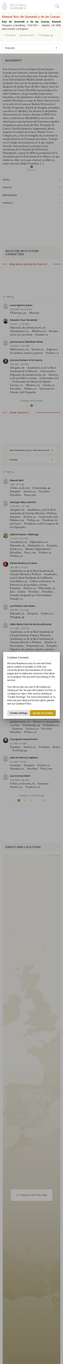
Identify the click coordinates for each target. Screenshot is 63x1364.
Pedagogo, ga (46, 35)
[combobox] (31, 47)
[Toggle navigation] (57, 6)
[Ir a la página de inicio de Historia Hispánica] (16, 5)
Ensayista (10, 35)
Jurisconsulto (27, 35)
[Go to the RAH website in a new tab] (4, 5)
